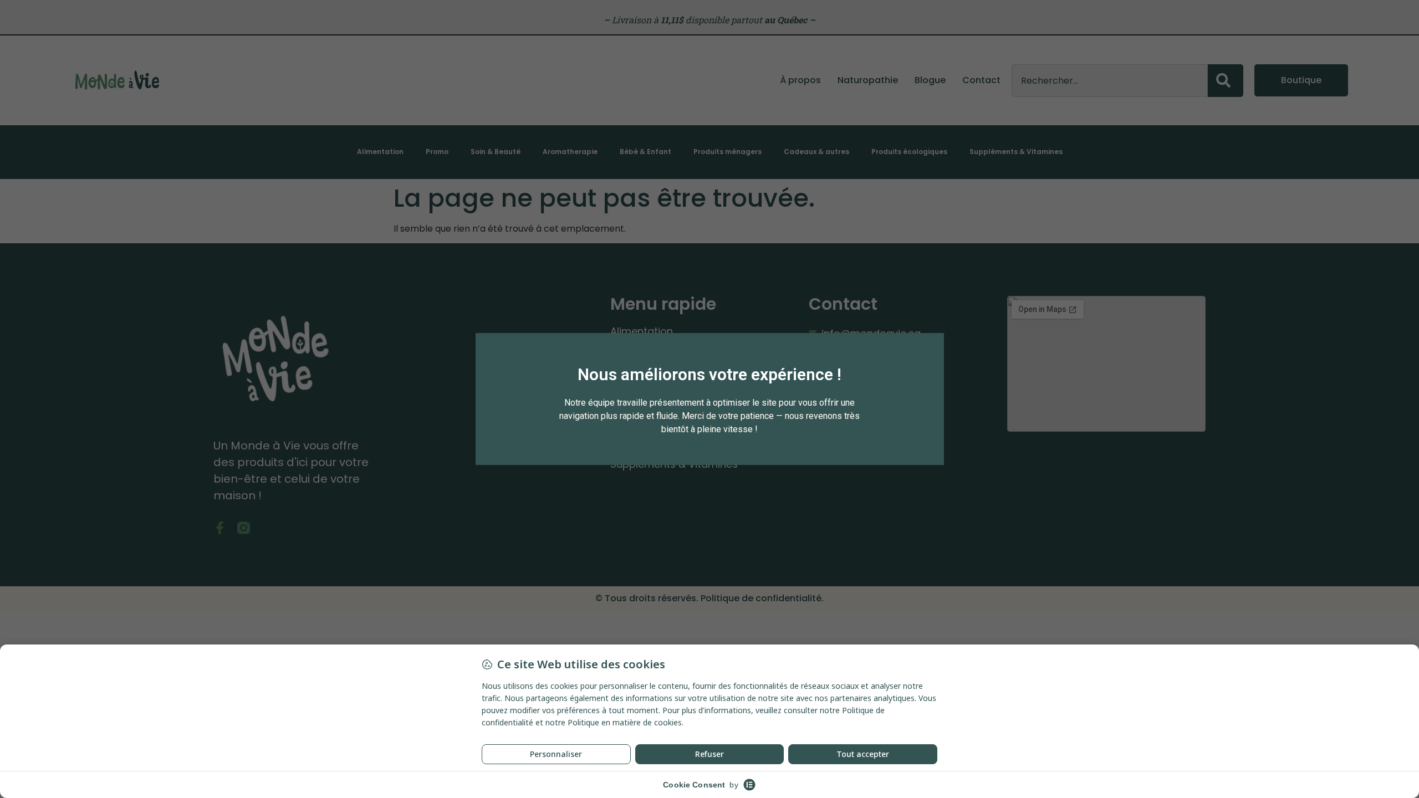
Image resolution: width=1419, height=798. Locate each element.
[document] (709, 399)
